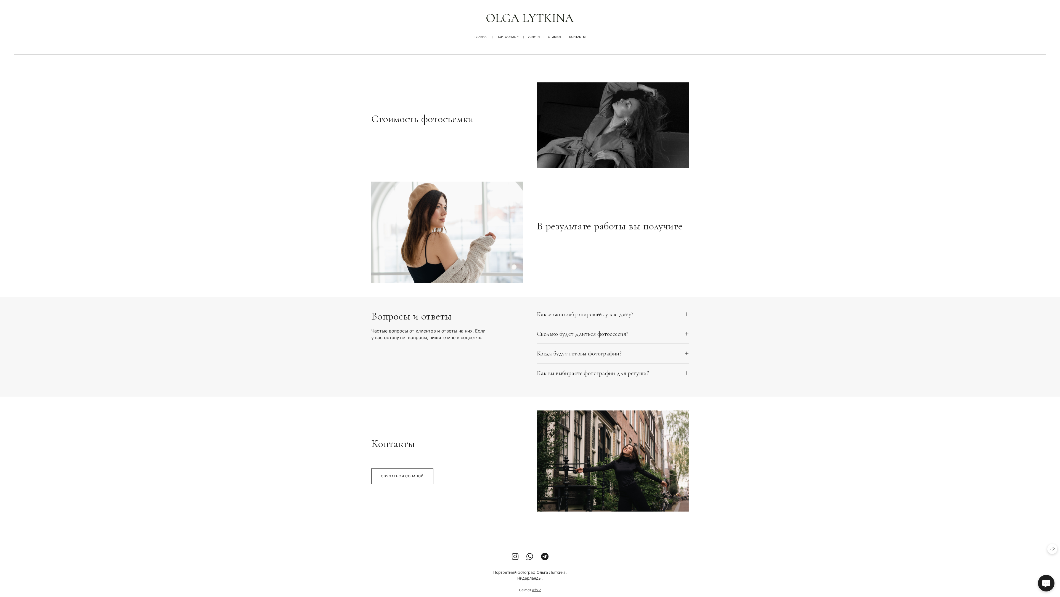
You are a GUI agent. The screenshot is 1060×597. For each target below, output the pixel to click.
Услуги (534, 37)
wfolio (536, 590)
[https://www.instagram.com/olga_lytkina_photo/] (515, 556)
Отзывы (554, 37)
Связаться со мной (402, 476)
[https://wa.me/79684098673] (529, 556)
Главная (481, 37)
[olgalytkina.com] (530, 18)
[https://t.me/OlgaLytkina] (544, 556)
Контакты (577, 37)
